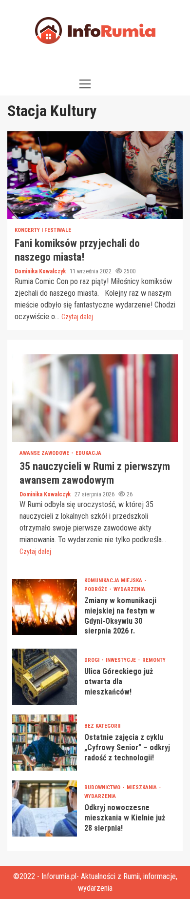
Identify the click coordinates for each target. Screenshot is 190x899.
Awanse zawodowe (45, 453)
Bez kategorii (102, 726)
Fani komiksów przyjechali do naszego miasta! (95, 175)
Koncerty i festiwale (43, 230)
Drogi (92, 660)
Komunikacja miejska (114, 580)
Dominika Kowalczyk (41, 271)
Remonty (154, 660)
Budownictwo (103, 787)
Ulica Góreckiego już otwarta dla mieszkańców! (44, 677)
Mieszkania (142, 787)
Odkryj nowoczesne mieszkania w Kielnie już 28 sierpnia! (44, 808)
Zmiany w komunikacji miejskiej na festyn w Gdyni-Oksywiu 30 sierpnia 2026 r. (44, 607)
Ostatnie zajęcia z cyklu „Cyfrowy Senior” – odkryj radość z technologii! (44, 743)
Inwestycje (121, 660)
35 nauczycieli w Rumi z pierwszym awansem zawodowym (95, 398)
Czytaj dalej (77, 317)
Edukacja (88, 453)
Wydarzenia (129, 589)
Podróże (96, 589)
